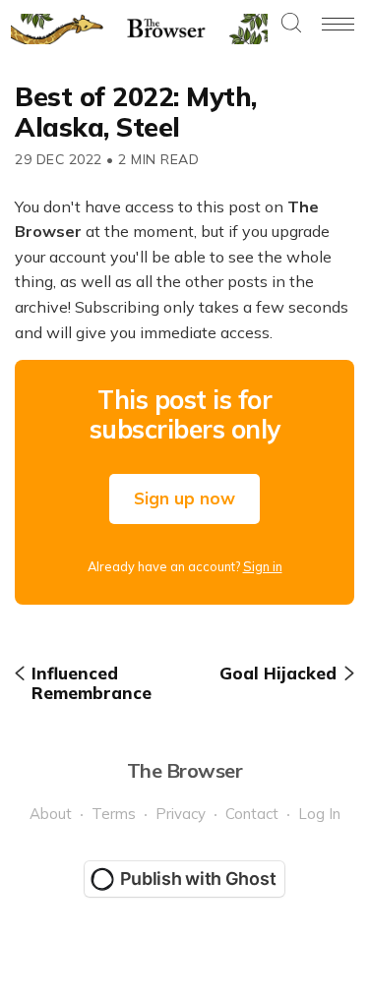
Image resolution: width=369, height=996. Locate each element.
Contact (251, 813)
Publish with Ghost (198, 878)
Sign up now (184, 498)
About (51, 813)
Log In (319, 813)
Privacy (180, 813)
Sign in (262, 566)
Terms (114, 813)
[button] (291, 24)
